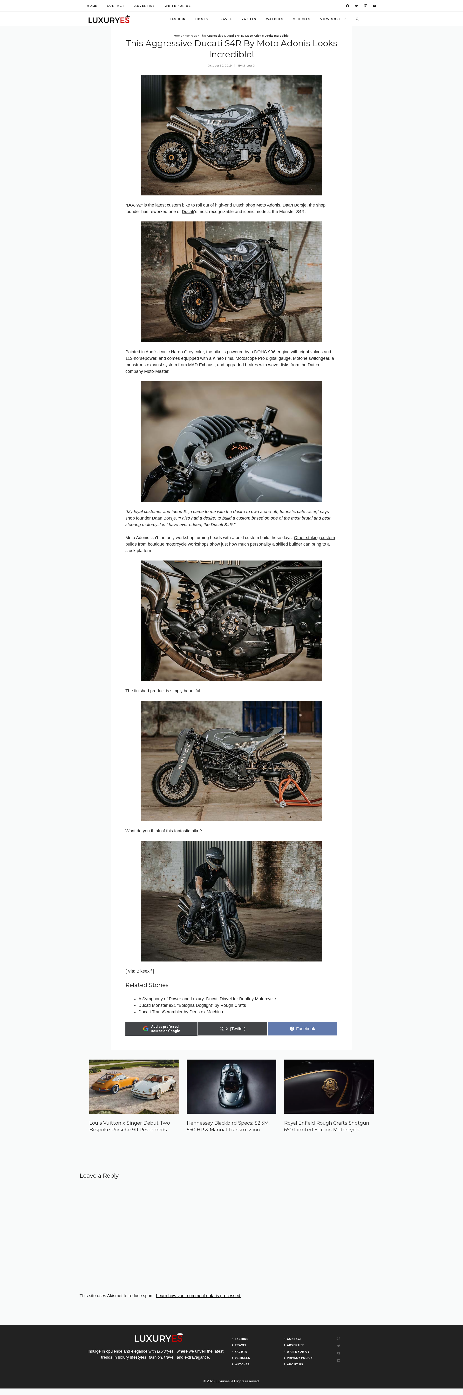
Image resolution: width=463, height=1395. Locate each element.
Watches (275, 19)
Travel (225, 19)
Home (92, 5)
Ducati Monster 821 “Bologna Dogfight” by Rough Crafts (192, 1005)
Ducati (188, 211)
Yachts (249, 19)
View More (330, 19)
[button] (357, 19)
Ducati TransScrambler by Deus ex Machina (180, 1011)
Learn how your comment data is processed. (198, 1295)
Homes (201, 19)
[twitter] (356, 5)
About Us (295, 1364)
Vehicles (301, 19)
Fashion (178, 19)
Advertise (144, 5)
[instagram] (365, 5)
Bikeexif (144, 971)
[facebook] (347, 5)
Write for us (177, 5)
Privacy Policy (300, 1357)
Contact (116, 5)
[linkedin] (374, 5)
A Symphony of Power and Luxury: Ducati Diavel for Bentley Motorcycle (207, 998)
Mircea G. (248, 65)
